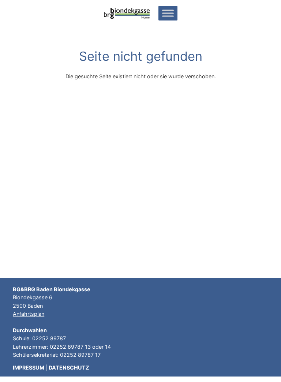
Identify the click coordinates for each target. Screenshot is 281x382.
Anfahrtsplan (28, 314)
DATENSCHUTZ (69, 367)
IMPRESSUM (28, 367)
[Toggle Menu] (168, 13)
